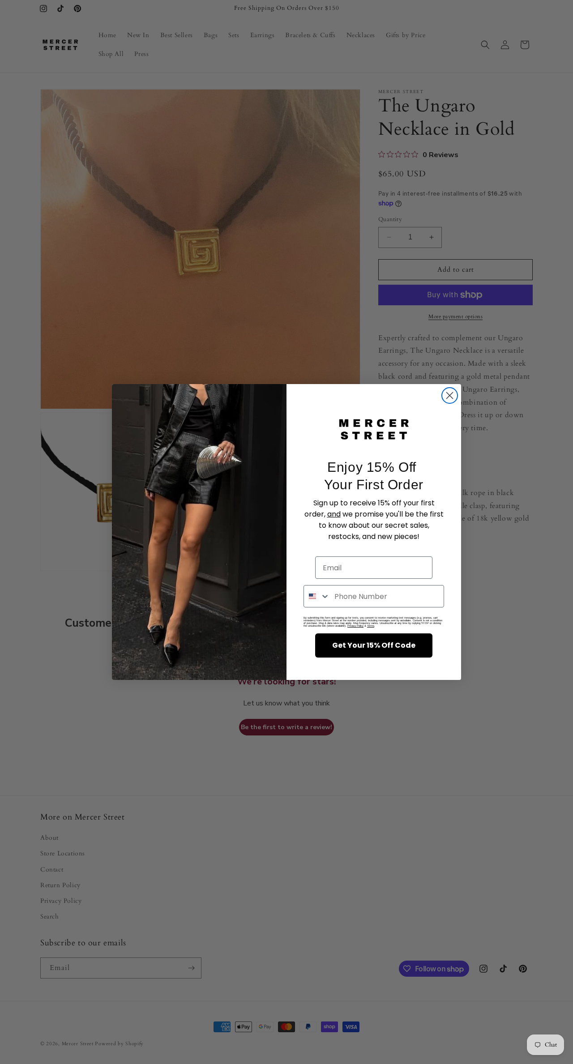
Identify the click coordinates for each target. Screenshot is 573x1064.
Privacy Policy (355, 625)
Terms (370, 625)
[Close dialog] (450, 395)
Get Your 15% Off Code (373, 645)
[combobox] (317, 596)
